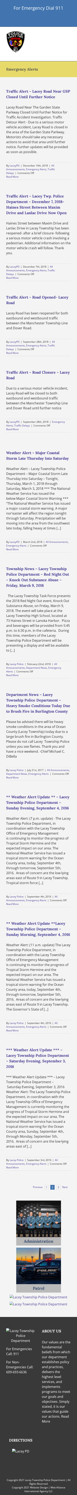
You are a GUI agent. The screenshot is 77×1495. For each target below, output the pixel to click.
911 (16, 1354)
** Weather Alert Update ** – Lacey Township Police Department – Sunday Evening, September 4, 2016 (37, 802)
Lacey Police (17, 664)
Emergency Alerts (36, 169)
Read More (12, 176)
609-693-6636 (16, 1372)
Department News (36, 668)
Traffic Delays (22, 425)
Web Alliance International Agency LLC (44, 1489)
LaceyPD (15, 165)
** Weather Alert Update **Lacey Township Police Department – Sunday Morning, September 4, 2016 (38, 929)
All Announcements (57, 542)
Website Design (39, 1487)
